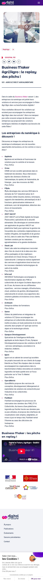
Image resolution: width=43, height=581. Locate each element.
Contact (7, 541)
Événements (8, 533)
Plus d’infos (9, 165)
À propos (7, 525)
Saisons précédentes (12, 537)
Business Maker (21, 97)
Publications (8, 529)
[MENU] (38, 2)
